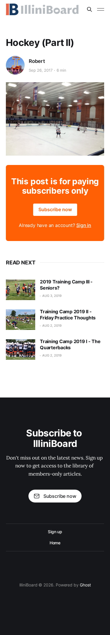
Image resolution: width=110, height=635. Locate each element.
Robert (37, 61)
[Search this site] (89, 9)
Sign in (83, 225)
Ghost (85, 584)
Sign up (55, 531)
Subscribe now (55, 209)
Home (55, 542)
